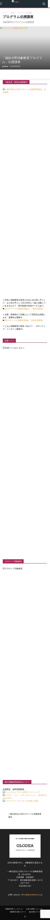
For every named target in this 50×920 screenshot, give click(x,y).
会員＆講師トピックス (34, 909)
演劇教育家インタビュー (14, 909)
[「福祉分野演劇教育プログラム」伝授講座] (25, 48)
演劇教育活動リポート (18, 912)
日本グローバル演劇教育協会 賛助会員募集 (23, 320)
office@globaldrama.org (31, 894)
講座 (12, 13)
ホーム (5, 13)
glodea (5, 66)
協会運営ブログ (35, 912)
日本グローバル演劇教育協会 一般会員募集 (23, 308)
